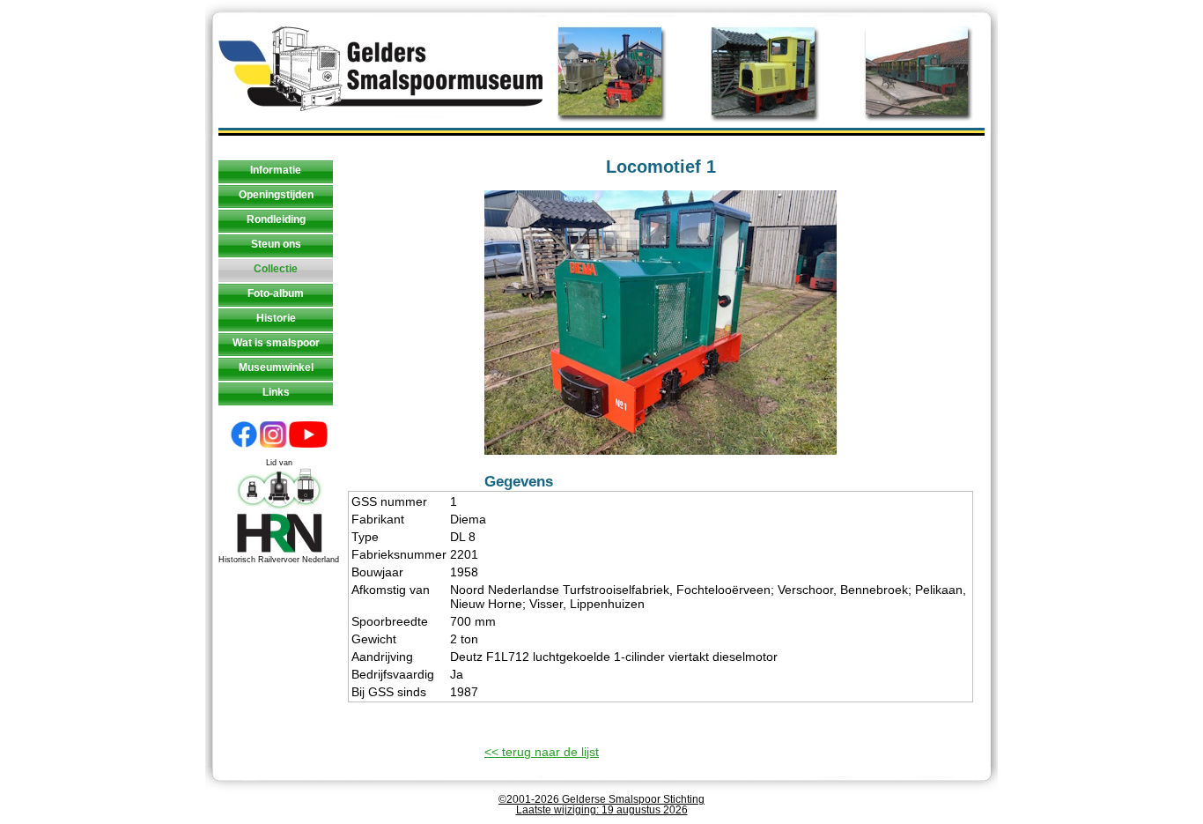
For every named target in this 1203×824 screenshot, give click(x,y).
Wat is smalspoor (276, 343)
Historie (276, 318)
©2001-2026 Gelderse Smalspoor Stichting (601, 799)
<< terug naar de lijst (541, 752)
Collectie (276, 269)
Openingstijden (276, 194)
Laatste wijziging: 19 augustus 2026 (602, 810)
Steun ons (276, 244)
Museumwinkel (276, 367)
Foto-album (275, 293)
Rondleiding (276, 219)
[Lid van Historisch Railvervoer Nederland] (279, 550)
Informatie (275, 170)
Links (276, 392)
